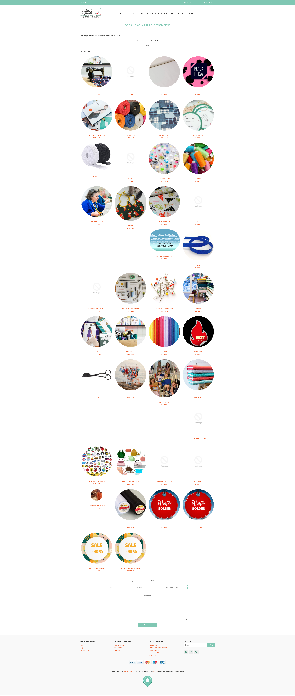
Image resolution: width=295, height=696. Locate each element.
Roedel (155, 672)
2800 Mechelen (154, 650)
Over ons (129, 13)
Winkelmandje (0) (209, 2)
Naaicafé (168, 13)
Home (118, 13)
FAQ (81, 648)
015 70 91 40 (154, 653)
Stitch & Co (153, 645)
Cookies (117, 650)
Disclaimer (118, 648)
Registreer (198, 2)
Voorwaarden (119, 645)
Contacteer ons (85, 650)
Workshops (155, 13)
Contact (181, 13)
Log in (191, 2)
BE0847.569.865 (154, 655)
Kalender (193, 13)
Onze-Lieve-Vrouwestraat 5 (158, 648)
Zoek (81, 645)
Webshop (142, 13)
